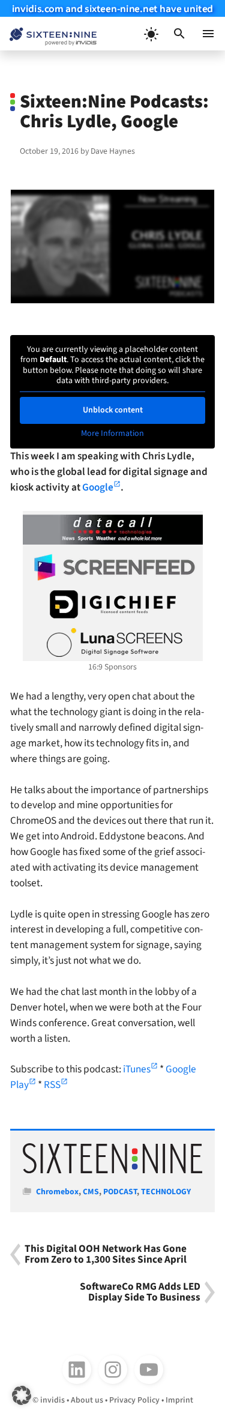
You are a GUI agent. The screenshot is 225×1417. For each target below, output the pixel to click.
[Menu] (208, 33)
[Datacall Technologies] (113, 530)
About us (87, 1400)
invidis (52, 1400)
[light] (150, 33)
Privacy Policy (134, 1400)
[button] (179, 33)
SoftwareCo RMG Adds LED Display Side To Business (140, 1292)
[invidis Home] (48, 33)
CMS (91, 1192)
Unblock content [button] (113, 410)
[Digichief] (113, 605)
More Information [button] (112, 434)
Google (97, 487)
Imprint (179, 1400)
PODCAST (120, 1192)
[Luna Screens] (113, 642)
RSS (52, 1084)
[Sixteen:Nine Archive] (112, 1171)
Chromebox (57, 1192)
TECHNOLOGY (166, 1192)
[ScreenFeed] (113, 567)
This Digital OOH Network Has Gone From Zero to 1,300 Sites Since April (106, 1254)
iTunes (137, 1069)
